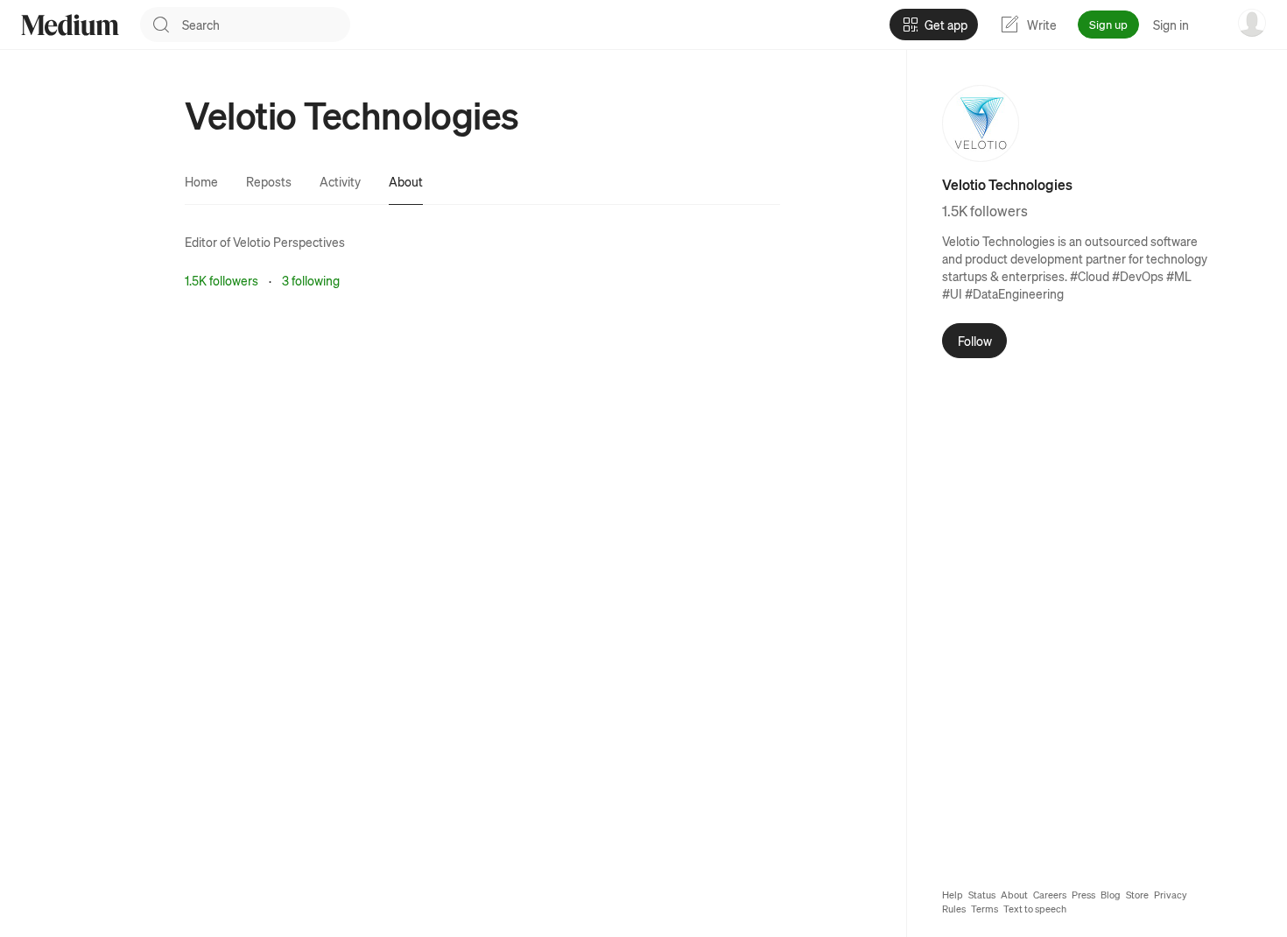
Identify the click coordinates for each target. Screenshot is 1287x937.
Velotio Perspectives (289, 242)
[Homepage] (70, 25)
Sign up (1108, 24)
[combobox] (266, 24)
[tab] (201, 181)
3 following (311, 280)
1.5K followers (221, 280)
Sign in (1171, 24)
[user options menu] (1252, 23)
